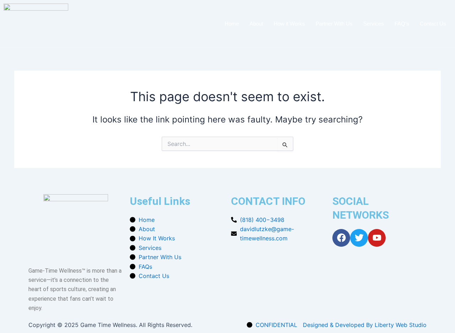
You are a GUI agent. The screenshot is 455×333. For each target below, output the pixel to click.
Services (373, 24)
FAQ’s (402, 24)
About (256, 24)
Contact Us (433, 24)
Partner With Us (334, 24)
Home (232, 24)
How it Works (289, 24)
